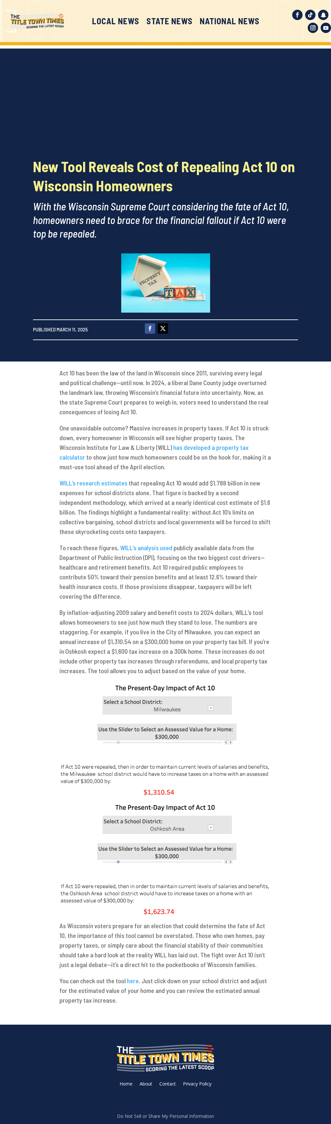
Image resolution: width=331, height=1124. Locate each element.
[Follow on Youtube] (326, 28)
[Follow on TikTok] (310, 15)
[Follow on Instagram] (313, 28)
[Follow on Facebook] (297, 15)
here (133, 981)
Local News (115, 22)
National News (230, 22)
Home (126, 1084)
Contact (167, 1084)
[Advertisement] (165, 94)
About (146, 1084)
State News (169, 22)
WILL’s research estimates (93, 483)
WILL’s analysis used (146, 547)
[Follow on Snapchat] (323, 15)
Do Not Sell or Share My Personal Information (165, 1116)
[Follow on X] (163, 328)
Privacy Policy (197, 1084)
